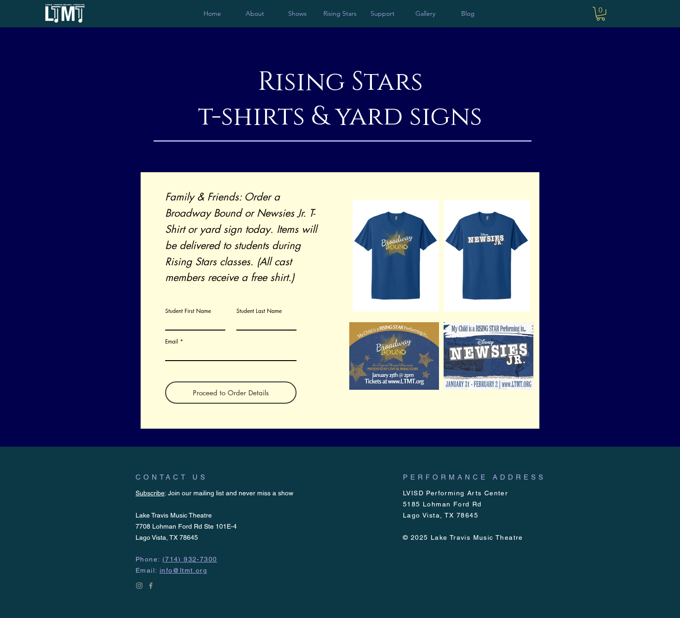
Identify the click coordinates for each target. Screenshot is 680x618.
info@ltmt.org (183, 570)
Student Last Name (259, 311)
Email (171, 341)
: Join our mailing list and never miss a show (214, 493)
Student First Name (188, 311)
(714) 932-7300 (189, 559)
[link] (601, 13)
